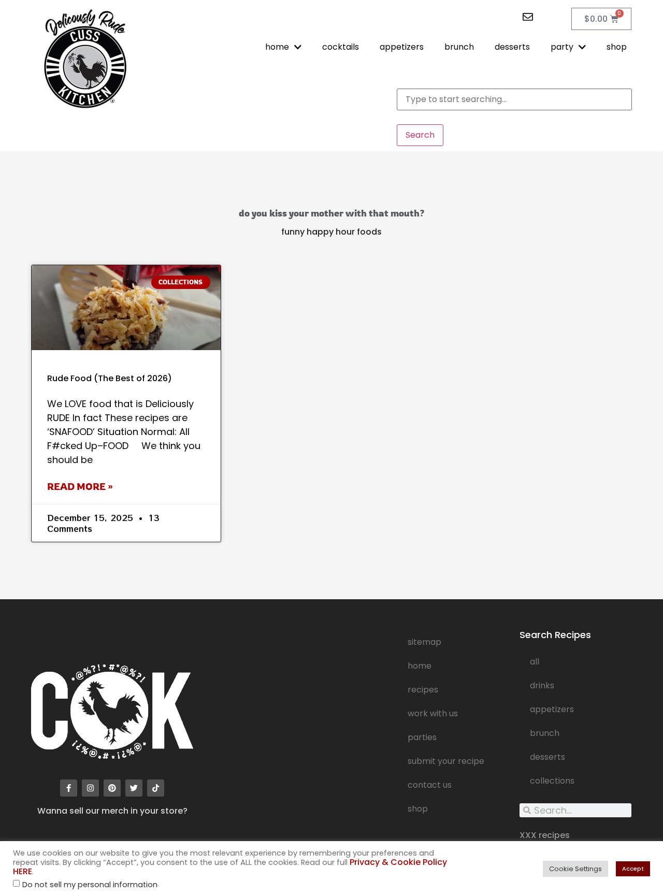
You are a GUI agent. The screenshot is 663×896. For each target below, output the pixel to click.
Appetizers (552, 709)
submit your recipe (446, 761)
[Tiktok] (155, 788)
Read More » (80, 486)
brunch (459, 47)
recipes (423, 690)
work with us (433, 713)
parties (422, 737)
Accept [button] (633, 868)
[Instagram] (90, 788)
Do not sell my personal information (89, 885)
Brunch (544, 733)
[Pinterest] (112, 788)
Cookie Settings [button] (575, 869)
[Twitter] (133, 788)
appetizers (402, 47)
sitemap (424, 642)
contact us (430, 785)
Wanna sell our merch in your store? (112, 811)
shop (617, 47)
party (562, 47)
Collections (552, 781)
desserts (512, 47)
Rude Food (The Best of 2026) (109, 378)
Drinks (542, 685)
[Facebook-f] (68, 788)
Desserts (547, 757)
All (534, 662)
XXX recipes (545, 835)
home (277, 47)
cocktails (340, 47)
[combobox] (514, 99)
